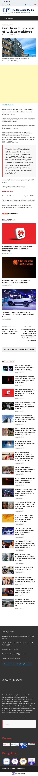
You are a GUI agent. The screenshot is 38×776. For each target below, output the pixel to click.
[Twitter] (28, 5)
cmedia (18, 35)
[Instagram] (33, 5)
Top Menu (7, 1)
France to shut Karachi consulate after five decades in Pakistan (25, 443)
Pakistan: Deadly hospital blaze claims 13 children (24, 568)
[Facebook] (25, 5)
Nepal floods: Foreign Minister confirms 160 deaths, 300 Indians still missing (25, 469)
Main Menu (10, 18)
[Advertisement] (19, 84)
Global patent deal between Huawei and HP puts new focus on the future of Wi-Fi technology (17, 249)
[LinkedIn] (30, 5)
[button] (37, 2)
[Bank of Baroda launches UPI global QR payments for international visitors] (19, 278)
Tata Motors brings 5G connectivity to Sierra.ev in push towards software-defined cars (18, 314)
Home (7, 724)
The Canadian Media (19, 768)
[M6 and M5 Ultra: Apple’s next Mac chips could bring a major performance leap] (8, 366)
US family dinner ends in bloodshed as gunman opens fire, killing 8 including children (25, 579)
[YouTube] (35, 5)
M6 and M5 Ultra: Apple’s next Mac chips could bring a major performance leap (24, 367)
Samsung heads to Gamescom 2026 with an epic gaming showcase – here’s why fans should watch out (25, 492)
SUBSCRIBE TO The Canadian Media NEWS (19, 349)
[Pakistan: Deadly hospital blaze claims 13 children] (8, 567)
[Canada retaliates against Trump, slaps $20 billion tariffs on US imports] (8, 589)
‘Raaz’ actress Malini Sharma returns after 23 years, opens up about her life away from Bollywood (25, 505)
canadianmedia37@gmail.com (15, 654)
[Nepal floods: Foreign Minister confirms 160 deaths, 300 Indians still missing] (8, 467)
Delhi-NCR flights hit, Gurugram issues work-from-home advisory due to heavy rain (25, 602)
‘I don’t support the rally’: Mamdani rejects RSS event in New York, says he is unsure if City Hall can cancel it (25, 544)
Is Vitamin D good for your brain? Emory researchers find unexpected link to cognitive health (24, 518)
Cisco (10, 213)
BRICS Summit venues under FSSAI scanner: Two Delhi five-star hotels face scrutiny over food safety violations (25, 431)
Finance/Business (7, 24)
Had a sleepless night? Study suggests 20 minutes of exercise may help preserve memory (25, 405)
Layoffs (15, 213)
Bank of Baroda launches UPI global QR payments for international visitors (16, 281)
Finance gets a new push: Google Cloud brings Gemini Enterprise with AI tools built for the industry (25, 418)
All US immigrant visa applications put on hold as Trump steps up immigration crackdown (25, 557)
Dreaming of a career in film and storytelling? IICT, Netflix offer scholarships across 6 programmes (25, 379)
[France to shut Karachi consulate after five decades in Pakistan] (8, 441)
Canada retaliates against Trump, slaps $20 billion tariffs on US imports (24, 590)
